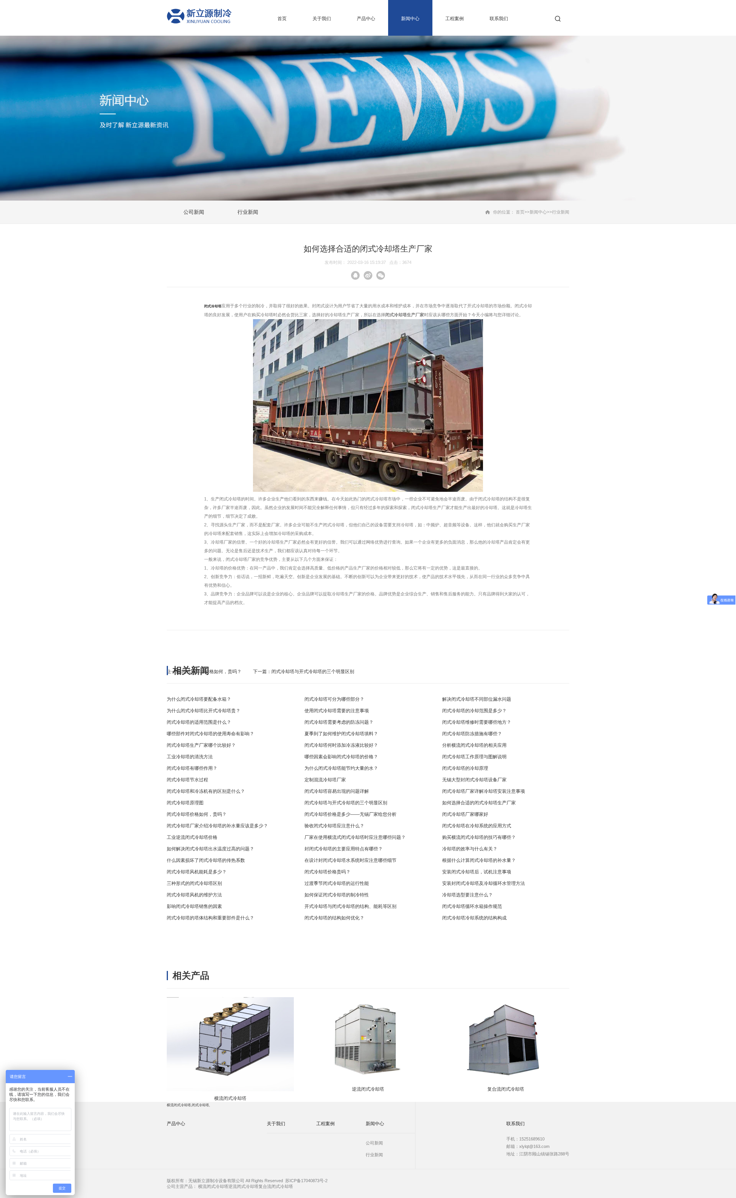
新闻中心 (410, 18)
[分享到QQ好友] (355, 275)
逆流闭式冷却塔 (243, 1186)
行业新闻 (247, 212)
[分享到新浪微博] (368, 275)
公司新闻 (193, 212)
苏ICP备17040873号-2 (306, 1180)
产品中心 (366, 18)
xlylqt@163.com (534, 1146)
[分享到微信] (380, 275)
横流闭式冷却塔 (213, 1186)
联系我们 (499, 18)
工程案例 (454, 18)
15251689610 (532, 1138)
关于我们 (322, 18)
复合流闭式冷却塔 (275, 1186)
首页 (282, 18)
